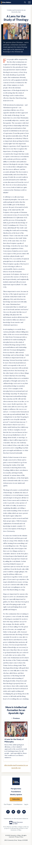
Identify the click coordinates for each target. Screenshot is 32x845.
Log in (26, 804)
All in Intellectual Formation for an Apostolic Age (16, 766)
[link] (16, 740)
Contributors (17, 804)
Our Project (8, 804)
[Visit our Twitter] (13, 812)
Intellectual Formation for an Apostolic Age (16, 11)
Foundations (16, 792)
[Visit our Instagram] (18, 812)
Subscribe (16, 799)
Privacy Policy (19, 837)
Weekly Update (16, 794)
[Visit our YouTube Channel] (24, 812)
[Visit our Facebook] (8, 812)
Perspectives (16, 789)
